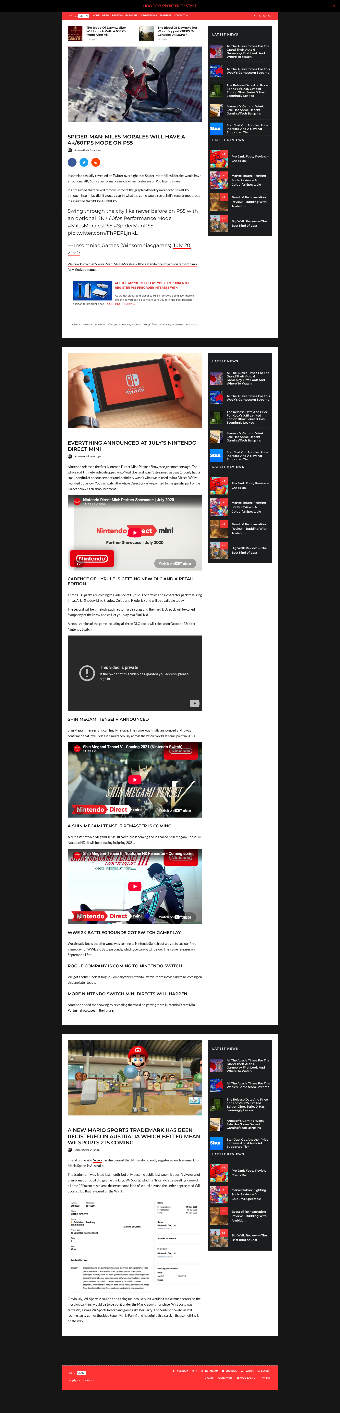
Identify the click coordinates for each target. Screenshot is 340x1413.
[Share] (72, 162)
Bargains (131, 15)
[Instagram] (264, 16)
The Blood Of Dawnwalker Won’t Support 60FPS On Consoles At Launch (177, 31)
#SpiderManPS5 (133, 226)
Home (96, 15)
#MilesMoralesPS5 (90, 226)
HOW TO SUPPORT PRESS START (170, 6)
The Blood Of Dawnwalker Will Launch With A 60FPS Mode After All (106, 31)
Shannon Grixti (82, 150)
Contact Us (225, 1378)
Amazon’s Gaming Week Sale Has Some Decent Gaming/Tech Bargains (245, 110)
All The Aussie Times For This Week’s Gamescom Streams (248, 70)
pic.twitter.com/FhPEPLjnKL (103, 233)
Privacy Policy (246, 1378)
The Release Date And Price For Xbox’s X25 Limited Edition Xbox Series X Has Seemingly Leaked (247, 90)
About (209, 1378)
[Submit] (95, 162)
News (105, 15)
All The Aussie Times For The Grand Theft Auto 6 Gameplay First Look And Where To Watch (248, 51)
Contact (179, 15)
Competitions (148, 15)
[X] (259, 16)
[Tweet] (83, 162)
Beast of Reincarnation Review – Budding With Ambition (249, 201)
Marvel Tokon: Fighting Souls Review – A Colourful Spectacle (249, 180)
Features (165, 15)
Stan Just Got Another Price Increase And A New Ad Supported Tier (247, 129)
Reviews (117, 15)
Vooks (97, 1160)
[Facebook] (255, 16)
